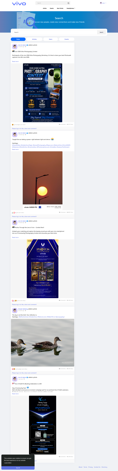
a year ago (20, 379)
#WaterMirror (51, 317)
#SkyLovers (49, 145)
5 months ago (21, 222)
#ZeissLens (15, 147)
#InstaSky (53, 147)
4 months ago (21, 134)
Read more (15, 61)
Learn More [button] (7, 462)
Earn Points (60, 8)
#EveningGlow (32, 147)
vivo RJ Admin (22, 45)
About (81, 467)
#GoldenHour (33, 317)
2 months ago (21, 46)
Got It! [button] (18, 468)
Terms (86, 467)
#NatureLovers (42, 317)
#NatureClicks (58, 145)
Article (44, 8)
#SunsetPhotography (39, 145)
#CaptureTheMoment (63, 147)
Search (101, 32)
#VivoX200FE (66, 145)
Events (52, 8)
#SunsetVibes (16, 145)
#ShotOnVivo (23, 147)
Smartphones (70, 8)
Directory (104, 467)
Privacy (90, 467)
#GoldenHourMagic (26, 145)
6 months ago (21, 310)
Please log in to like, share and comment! (24, 128)
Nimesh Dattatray (23, 309)
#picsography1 (60, 317)
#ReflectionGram (24, 317)
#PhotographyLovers (43, 147)
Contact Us (97, 467)
